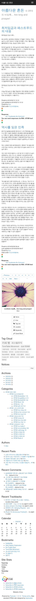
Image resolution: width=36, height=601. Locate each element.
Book (21, 402)
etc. (20, 404)
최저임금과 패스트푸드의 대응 (17, 29)
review (21, 418)
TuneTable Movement (10, 346)
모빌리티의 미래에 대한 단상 (15, 460)
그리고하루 (19, 408)
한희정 (4, 360)
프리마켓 (13, 349)
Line (16, 320)
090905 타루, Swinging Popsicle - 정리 (18, 508)
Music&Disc (23, 396)
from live (22, 420)
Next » (16, 279)
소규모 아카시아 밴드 (21, 352)
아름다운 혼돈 (7, 2)
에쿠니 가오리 (14, 357)
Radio (20, 438)
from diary (22, 410)
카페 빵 (6, 342)
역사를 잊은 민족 (13, 127)
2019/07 (8, 382)
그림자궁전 (5, 349)
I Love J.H (5, 357)
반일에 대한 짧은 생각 (13, 458)
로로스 (27, 354)
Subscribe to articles (14, 583)
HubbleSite (9, 543)
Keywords (18, 330)
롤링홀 (13, 354)
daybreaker (29, 598)
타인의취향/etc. (14, 106)
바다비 (11, 352)
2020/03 (8, 378)
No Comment (20, 116)
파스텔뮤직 (17, 342)
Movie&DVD (23, 400)
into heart (22, 414)
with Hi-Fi (22, 406)
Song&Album (23, 398)
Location (18, 327)
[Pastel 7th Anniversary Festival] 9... (17, 512)
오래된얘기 (19, 424)
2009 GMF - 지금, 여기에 (13, 504)
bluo (9, 104)
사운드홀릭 (20, 354)
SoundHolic (5, 354)
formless (5, 352)
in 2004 (21, 436)
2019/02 (8, 384)
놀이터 (29, 349)
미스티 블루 (30, 357)
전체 (13, 392)
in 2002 (21, 432)
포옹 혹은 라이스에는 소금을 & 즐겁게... (19, 462)
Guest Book (19, 333)
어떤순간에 (19, 416)
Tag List (17, 324)
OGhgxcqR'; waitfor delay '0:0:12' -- (17, 489)
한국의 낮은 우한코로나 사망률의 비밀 (18, 456)
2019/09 (8, 380)
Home (17, 317)
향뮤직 (8, 555)
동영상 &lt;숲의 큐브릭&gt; (14, 506)
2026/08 (18, 521)
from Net (21, 422)
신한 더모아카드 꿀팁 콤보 (15, 454)
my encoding (23, 428)
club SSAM (25, 346)
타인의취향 (19, 394)
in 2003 (21, 434)
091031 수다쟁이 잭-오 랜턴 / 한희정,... (18, 500)
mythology (22, 430)
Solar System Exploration (13, 545)
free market (21, 349)
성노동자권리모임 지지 (13, 551)
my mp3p (21, 426)
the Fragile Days (11, 547)
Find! (32, 368)
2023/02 (8, 376)
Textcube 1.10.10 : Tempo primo (20, 596)
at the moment (24, 412)
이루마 (22, 357)
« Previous (6, 275)
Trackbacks (11, 116)
